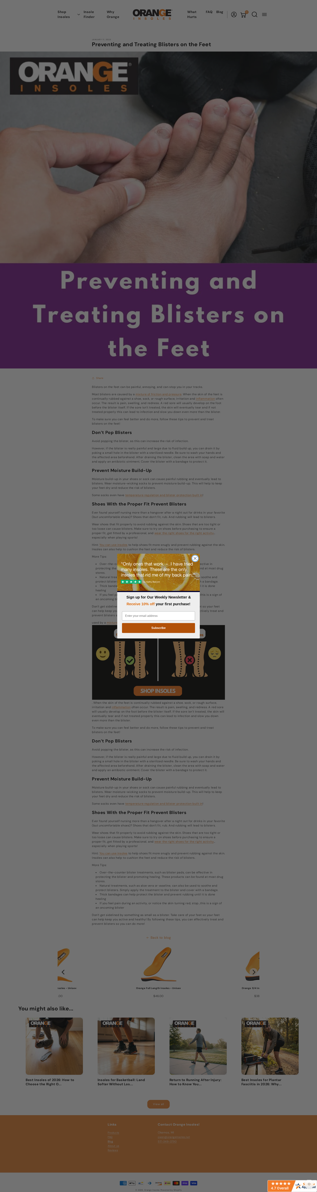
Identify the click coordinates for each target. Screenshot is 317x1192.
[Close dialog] (195, 558)
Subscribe (158, 627)
